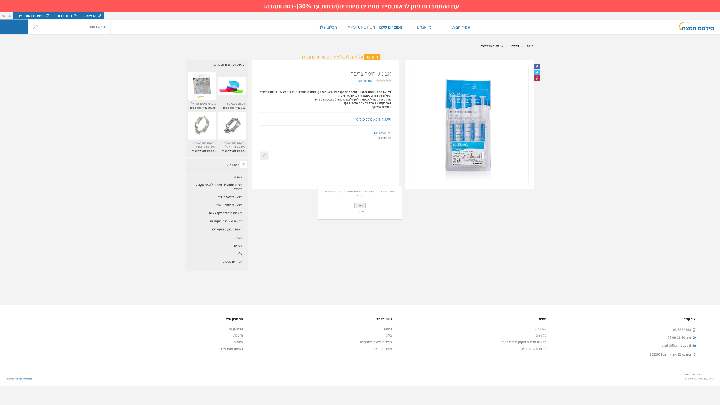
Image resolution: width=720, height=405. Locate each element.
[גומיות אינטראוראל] (202, 91)
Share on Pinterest (537, 78)
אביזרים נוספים (232, 261)
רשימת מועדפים (232, 348)
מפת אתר (540, 328)
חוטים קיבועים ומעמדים (227, 229)
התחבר (373, 57)
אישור (360, 205)
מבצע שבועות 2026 (229, 205)
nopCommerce (24, 378)
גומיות (238, 237)
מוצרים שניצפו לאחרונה (376, 342)
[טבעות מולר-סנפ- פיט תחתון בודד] (202, 132)
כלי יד (238, 253)
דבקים (238, 245)
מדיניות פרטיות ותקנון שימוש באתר (524, 342)
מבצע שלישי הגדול (230, 197)
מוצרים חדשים (382, 348)
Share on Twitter (537, 72)
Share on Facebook (537, 66)
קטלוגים (541, 335)
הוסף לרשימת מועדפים (264, 156)
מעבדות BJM (380, 132)
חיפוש (35, 27)
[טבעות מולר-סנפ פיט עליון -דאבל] (232, 132)
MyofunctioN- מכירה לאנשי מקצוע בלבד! (219, 186)
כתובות (238, 342)
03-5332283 (682, 329)
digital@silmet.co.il (676, 345)
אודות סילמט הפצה (534, 348)
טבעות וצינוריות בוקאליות (226, 221)
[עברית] (9, 15)
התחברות (64, 16)
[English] (4, 15)
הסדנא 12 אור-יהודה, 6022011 (670, 354)
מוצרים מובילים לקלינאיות (225, 213)
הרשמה (90, 16)
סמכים (238, 176)
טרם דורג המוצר (364, 80)
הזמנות (238, 335)
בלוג (389, 335)
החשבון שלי (235, 328)
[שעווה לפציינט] (232, 91)
